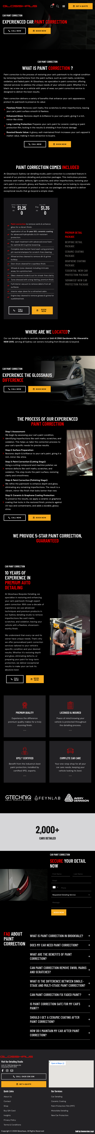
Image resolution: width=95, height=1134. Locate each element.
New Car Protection (59, 1115)
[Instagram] (7, 1070)
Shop (6, 1106)
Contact (7, 1101)
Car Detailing (56, 1096)
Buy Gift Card (9, 1110)
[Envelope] (11, 1070)
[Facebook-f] (2, 1070)
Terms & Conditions (12, 1125)
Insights (7, 1115)
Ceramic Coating (58, 1101)
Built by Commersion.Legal (84, 1131)
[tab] (78, 235)
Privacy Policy (10, 1120)
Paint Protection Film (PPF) (63, 1106)
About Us (8, 1096)
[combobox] (56, 887)
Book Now (59, 912)
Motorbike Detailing (59, 1110)
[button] (64, 6)
